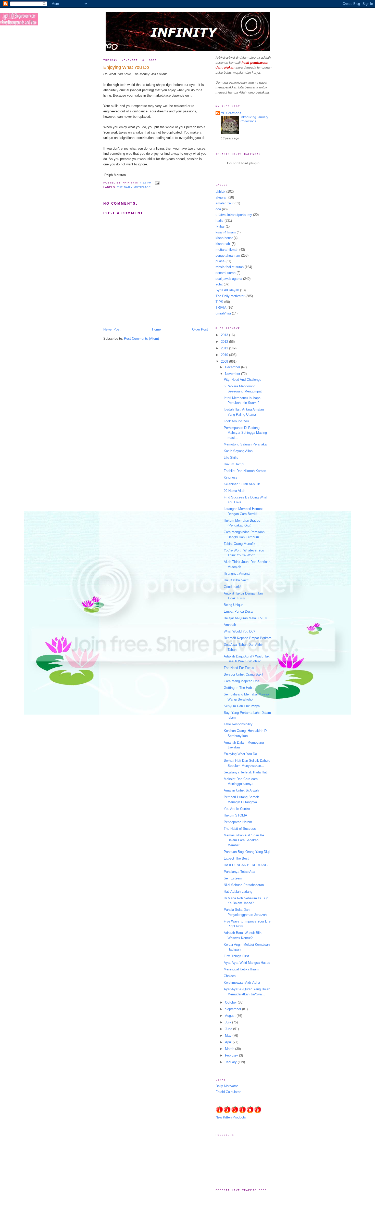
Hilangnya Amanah (237, 573)
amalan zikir (224, 203)
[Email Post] (156, 182)
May (228, 1035)
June (229, 1029)
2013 (225, 335)
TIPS (219, 302)
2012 (225, 342)
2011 (225, 348)
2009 (225, 361)
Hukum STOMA (235, 815)
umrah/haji (223, 313)
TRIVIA (221, 307)
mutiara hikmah (227, 250)
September (233, 1009)
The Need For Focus (239, 668)
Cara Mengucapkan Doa (241, 681)
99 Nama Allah (234, 491)
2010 (225, 355)
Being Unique (233, 605)
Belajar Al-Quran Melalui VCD (245, 618)
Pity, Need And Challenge (242, 379)
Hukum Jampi (234, 464)
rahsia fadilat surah (230, 267)
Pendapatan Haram (238, 822)
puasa (220, 261)
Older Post (200, 329)
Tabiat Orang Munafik (239, 544)
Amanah (230, 625)
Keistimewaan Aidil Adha (242, 982)
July (228, 1022)
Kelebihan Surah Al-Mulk (242, 484)
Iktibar (220, 226)
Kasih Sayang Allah (238, 451)
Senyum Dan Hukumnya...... (245, 706)
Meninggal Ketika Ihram (241, 969)
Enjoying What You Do (126, 67)
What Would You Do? (239, 631)
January (231, 1062)
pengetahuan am (228, 255)
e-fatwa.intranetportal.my (234, 215)
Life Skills (231, 457)
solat (219, 284)
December (233, 367)
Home (156, 329)
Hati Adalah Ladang (238, 891)
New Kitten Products (231, 1117)
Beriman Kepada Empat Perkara (247, 638)
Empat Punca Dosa (238, 611)
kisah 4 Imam (226, 232)
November (233, 374)
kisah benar (224, 238)
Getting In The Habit (239, 688)
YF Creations (231, 113)
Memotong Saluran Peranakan (246, 444)
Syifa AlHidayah (227, 290)
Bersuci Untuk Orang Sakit (243, 674)
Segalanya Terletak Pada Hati (246, 772)
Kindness (231, 477)
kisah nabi (223, 244)
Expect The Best (236, 858)
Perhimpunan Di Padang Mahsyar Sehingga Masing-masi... (246, 433)
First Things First (236, 956)
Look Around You (236, 421)
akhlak (220, 191)
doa (218, 209)
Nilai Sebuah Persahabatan (244, 885)
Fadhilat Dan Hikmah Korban (245, 471)
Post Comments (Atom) (141, 338)
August (230, 1016)
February (232, 1055)
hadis (219, 220)
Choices (230, 976)
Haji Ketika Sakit (236, 580)
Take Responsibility (238, 724)
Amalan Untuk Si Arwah (241, 790)
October (231, 1002)
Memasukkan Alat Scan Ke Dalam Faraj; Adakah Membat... (244, 840)
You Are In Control (237, 809)
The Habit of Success (240, 829)
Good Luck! (232, 587)
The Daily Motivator (134, 187)
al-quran (221, 197)
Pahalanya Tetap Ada (239, 872)
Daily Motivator (227, 1086)
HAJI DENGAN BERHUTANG (246, 865)
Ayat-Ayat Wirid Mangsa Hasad (247, 963)
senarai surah (225, 273)
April (229, 1042)
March (230, 1049)
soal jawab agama (229, 279)
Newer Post (111, 329)
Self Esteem (233, 878)
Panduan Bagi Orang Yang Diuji (247, 852)
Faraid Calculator (228, 1092)
